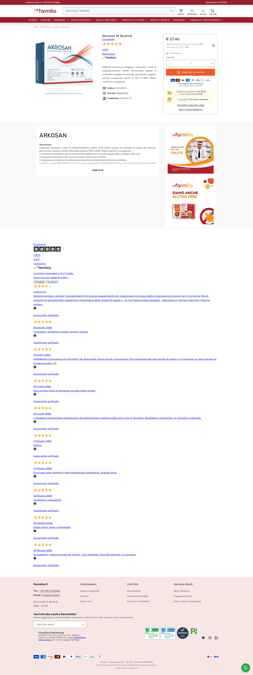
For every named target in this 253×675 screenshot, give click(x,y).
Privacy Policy (122, 665)
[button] (212, 10)
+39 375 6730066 (50, 591)
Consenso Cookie (149, 665)
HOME (36, 27)
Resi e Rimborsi (181, 591)
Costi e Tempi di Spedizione (191, 110)
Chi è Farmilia (134, 591)
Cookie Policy (134, 665)
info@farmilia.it (33, 2)
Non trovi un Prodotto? (138, 601)
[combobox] (119, 11)
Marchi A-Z (86, 601)
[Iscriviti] (83, 624)
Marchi (181, 14)
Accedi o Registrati (89, 591)
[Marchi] (181, 10)
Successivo (52, 282)
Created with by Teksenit (126, 668)
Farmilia (129, 662)
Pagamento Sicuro (183, 596)
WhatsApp (192, 14)
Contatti (84, 596)
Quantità (170, 57)
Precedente (39, 282)
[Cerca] (171, 11)
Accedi (203, 14)
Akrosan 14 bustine (61, 27)
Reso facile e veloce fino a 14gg (190, 105)
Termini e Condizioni (105, 665)
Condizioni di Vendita (137, 596)
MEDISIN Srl (46, 27)
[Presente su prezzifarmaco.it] (194, 634)
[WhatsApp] (192, 10)
